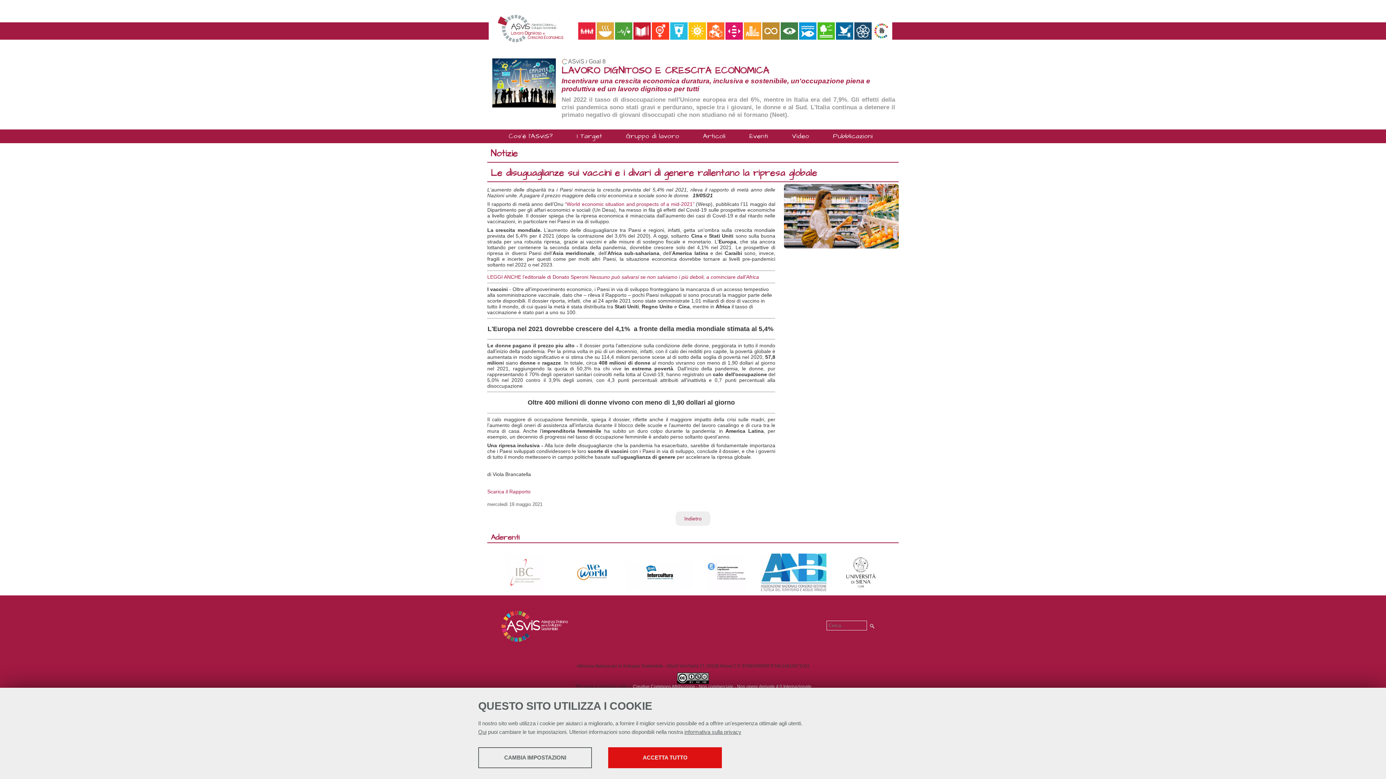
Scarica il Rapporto (509, 491)
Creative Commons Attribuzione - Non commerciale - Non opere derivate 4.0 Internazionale (722, 687)
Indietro (693, 518)
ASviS (576, 61)
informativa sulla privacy (712, 732)
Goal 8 (597, 61)
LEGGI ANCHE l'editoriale (517, 277)
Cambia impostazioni (535, 757)
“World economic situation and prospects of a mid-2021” (629, 204)
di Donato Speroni (567, 277)
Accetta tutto (665, 757)
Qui (482, 732)
